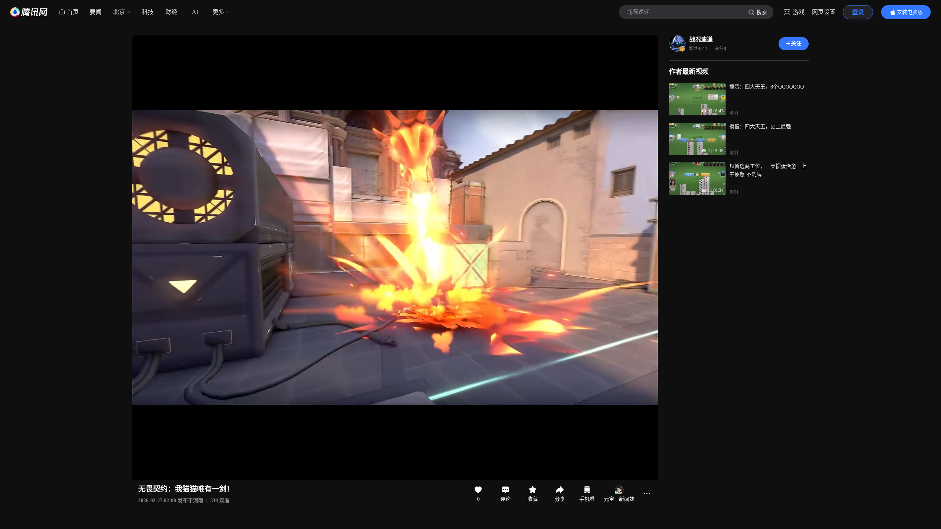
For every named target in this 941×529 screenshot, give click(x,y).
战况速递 (701, 39)
